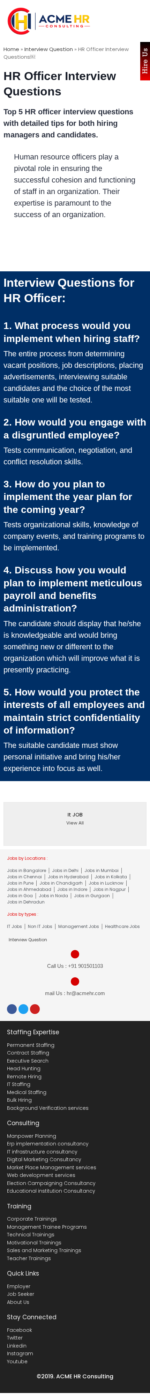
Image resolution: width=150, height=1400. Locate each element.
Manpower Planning (31, 1136)
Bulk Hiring (19, 1100)
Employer (18, 1286)
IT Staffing (18, 1084)
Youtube (17, 1361)
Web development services (41, 1175)
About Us (18, 1302)
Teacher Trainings (29, 1258)
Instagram (20, 1353)
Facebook (19, 1330)
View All (75, 823)
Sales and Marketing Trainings (44, 1250)
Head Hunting (23, 1068)
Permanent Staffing (30, 1045)
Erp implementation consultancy (48, 1143)
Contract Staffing (28, 1052)
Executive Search (27, 1060)
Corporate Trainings (32, 1218)
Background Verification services (48, 1108)
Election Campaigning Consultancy (51, 1183)
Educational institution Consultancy (51, 1190)
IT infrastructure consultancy (42, 1151)
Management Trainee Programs (47, 1226)
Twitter (15, 1337)
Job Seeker (20, 1294)
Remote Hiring (24, 1076)
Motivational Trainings (34, 1242)
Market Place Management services (51, 1167)
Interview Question (48, 49)
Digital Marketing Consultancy (44, 1159)
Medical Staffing (26, 1092)
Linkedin (17, 1345)
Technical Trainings (30, 1234)
